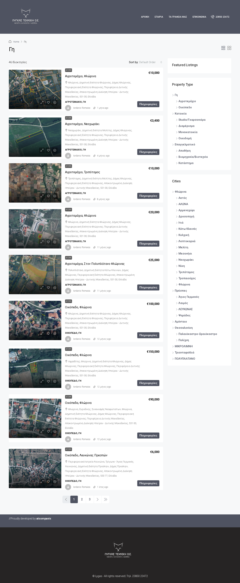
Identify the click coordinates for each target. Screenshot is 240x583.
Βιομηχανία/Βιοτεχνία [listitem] (193, 157)
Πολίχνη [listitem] (183, 340)
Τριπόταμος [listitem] (186, 272)
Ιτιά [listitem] (180, 222)
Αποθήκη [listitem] (184, 150)
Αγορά (68, 70)
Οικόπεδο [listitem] (185, 107)
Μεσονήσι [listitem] (185, 253)
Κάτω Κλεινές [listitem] (187, 229)
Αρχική (145, 17)
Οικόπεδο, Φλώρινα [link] (78, 307)
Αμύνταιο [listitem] (181, 321)
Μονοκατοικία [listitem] (187, 132)
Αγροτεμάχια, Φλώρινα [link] (80, 215)
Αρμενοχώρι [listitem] (186, 210)
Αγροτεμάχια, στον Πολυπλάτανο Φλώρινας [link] (95, 264)
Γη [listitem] (176, 95)
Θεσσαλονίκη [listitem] (184, 327)
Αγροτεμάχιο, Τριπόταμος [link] (82, 172)
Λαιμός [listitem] (183, 303)
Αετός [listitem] (182, 198)
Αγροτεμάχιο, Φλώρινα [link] (80, 76)
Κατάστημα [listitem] (186, 163)
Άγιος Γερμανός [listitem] (188, 297)
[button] (223, 48)
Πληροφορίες (148, 104)
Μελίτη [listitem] (183, 247)
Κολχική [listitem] (183, 235)
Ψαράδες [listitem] (184, 315)
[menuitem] (220, 17)
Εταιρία (159, 17)
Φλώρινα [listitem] (180, 191)
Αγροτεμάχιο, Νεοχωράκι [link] (82, 124)
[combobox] (151, 62)
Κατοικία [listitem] (181, 113)
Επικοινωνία (199, 17)
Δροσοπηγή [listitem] (186, 216)
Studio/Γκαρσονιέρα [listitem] (192, 119)
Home (16, 41)
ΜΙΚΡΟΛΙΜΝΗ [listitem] (184, 346)
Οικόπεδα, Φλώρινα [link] (78, 355)
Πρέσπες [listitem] (181, 290)
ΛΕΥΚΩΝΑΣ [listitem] (185, 309)
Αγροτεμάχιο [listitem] (187, 101)
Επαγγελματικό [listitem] (185, 144)
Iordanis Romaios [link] (81, 108)
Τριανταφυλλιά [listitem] (184, 352)
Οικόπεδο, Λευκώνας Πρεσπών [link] (86, 455)
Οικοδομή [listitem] (185, 138)
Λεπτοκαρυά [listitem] (186, 241)
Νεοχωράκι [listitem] (186, 259)
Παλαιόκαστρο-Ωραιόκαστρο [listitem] (197, 334)
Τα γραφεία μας (178, 17)
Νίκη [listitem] (181, 266)
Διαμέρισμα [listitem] (186, 126)
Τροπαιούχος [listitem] (187, 278)
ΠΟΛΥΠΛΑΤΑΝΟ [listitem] (185, 358)
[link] (35, 89)
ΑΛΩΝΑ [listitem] (183, 204)
